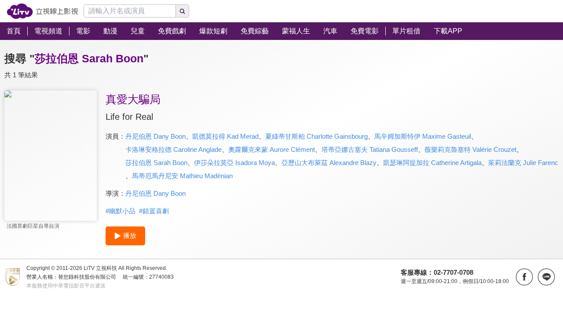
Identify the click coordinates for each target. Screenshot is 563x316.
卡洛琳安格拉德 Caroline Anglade (173, 149)
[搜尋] (182, 11)
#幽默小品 (120, 211)
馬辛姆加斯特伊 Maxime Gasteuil (422, 136)
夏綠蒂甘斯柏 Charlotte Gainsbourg (316, 136)
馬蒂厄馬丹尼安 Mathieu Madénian (182, 176)
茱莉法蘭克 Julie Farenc (523, 162)
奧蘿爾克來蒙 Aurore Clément (271, 149)
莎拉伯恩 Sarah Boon (156, 162)
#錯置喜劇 (154, 211)
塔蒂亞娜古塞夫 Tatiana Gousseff (370, 149)
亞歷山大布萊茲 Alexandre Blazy (329, 162)
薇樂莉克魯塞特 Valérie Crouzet (470, 149)
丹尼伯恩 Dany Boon (155, 136)
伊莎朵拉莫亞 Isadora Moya (234, 162)
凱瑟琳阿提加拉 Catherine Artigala (432, 162)
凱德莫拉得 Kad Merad (225, 136)
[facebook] (524, 277)
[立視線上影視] (42, 11)
